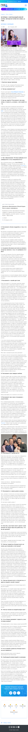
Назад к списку (7, 722)
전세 (2, 110)
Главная (3, 14)
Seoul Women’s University (17, 91)
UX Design (23, 165)
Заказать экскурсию (14, 9)
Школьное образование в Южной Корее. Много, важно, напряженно (14, 207)
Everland (3, 422)
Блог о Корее (9, 14)
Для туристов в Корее (8, 204)
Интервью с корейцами (7, 24)
